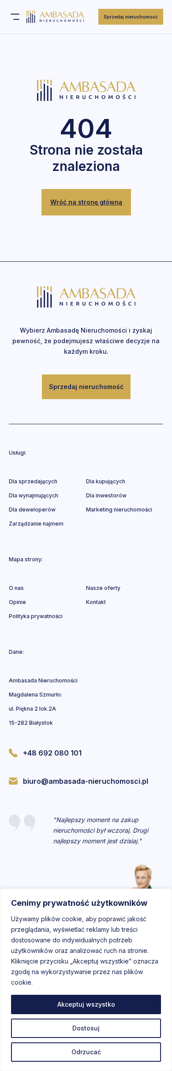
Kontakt (96, 602)
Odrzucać (86, 1052)
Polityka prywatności (36, 616)
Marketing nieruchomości (119, 509)
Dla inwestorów (106, 495)
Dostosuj (86, 1028)
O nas (16, 588)
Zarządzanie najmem (36, 523)
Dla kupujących (105, 481)
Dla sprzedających (33, 481)
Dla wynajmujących (33, 495)
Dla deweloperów (32, 509)
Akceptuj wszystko (86, 1004)
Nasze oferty (103, 588)
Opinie (17, 602)
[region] (86, 980)
